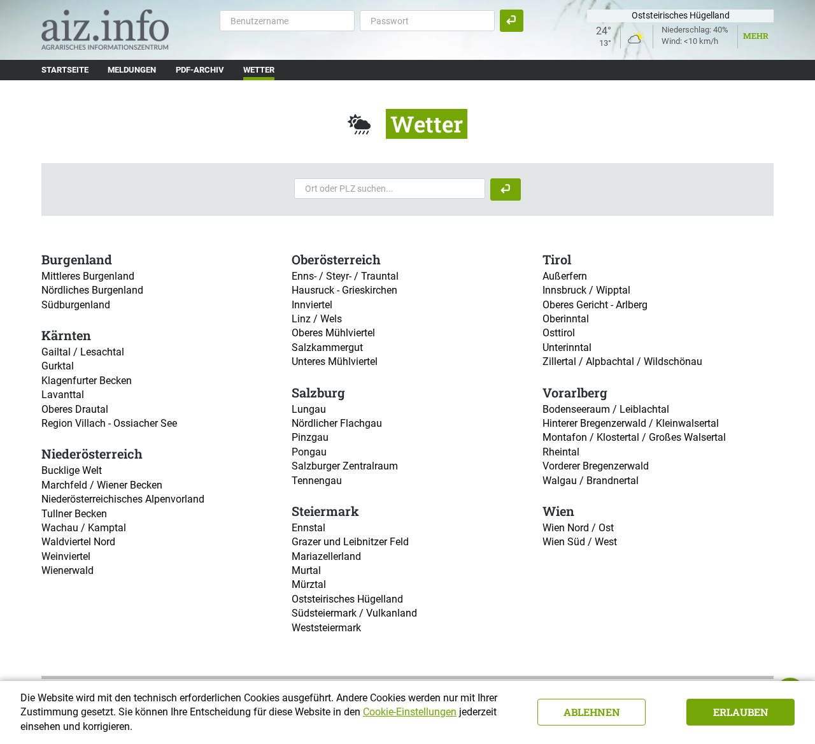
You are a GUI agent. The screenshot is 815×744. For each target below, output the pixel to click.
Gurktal (57, 366)
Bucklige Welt (71, 470)
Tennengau (317, 481)
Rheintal (560, 452)
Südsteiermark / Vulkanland (354, 613)
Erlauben (741, 712)
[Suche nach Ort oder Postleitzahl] (505, 189)
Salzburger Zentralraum (345, 466)
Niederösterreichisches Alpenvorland (122, 499)
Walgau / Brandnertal (590, 481)
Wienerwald (67, 570)
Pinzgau (310, 437)
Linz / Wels (317, 319)
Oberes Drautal (74, 409)
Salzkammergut (327, 347)
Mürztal (309, 584)
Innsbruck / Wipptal (586, 290)
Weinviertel (65, 556)
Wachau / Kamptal (83, 528)
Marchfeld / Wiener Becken (101, 485)
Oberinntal (565, 319)
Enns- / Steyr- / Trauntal (345, 276)
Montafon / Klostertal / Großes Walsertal (634, 437)
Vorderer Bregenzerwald (595, 466)
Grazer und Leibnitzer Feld (350, 542)
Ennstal (308, 528)
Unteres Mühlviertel (335, 361)
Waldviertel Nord (78, 542)
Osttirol (558, 333)
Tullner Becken (74, 514)
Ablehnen (591, 712)
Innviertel (312, 305)
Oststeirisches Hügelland (347, 599)
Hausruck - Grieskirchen (344, 290)
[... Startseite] (105, 29)
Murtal (306, 570)
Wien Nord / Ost (578, 528)
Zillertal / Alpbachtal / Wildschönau (622, 361)
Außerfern (564, 276)
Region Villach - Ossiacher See (109, 423)
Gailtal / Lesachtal (82, 352)
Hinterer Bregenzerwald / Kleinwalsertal (630, 423)
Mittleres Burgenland (87, 276)
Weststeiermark (326, 628)
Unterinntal (567, 347)
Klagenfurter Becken (86, 381)
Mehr (756, 36)
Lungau (309, 409)
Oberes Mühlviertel (333, 333)
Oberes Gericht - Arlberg (595, 305)
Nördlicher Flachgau (337, 423)
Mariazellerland (326, 556)
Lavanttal (62, 395)
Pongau (309, 452)
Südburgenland (75, 305)
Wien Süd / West (579, 542)
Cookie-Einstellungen (410, 712)
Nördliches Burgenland (92, 290)
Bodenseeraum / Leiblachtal (605, 409)
